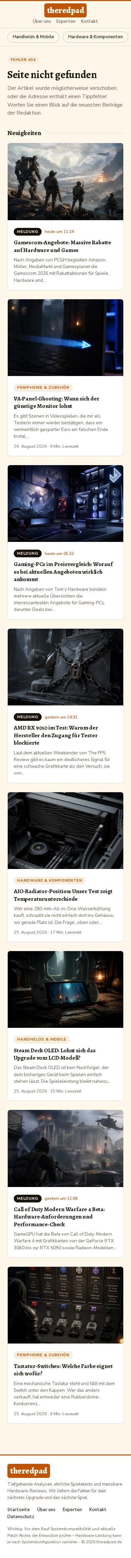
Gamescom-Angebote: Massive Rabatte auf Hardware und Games (62, 246)
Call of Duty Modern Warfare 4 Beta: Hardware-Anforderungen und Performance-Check (59, 1216)
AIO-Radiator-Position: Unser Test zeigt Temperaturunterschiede (63, 894)
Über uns (42, 21)
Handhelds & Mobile (33, 37)
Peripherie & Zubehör (43, 387)
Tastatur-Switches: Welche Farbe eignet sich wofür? (63, 1369)
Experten (66, 21)
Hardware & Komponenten (95, 37)
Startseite (18, 1510)
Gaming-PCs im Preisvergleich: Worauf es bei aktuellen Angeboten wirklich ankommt (63, 571)
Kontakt (89, 21)
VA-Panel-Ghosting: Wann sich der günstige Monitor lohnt (56, 402)
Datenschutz (20, 1517)
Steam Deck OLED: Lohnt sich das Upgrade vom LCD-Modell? (55, 1054)
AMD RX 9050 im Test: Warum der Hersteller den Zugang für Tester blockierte (56, 735)
